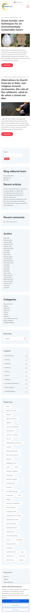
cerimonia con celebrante (12, 426)
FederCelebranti (8, 582)
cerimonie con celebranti (12, 435)
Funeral (16, 17)
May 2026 (6, 238)
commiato (8, 447)
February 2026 (8, 240)
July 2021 (6, 287)
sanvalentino (9, 548)
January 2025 (8, 258)
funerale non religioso (11, 479)
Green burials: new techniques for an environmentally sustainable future (12, 25)
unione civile (22, 556)
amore (7, 406)
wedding (8, 499)
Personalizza (15, 605)
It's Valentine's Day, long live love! (13, 193)
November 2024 (8, 263)
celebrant (8, 414)
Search (6, 152)
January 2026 (8, 242)
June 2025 (7, 250)
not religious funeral (11, 511)
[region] (15, 598)
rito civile (8, 539)
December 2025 (8, 244)
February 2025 (8, 256)
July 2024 (6, 265)
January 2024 (8, 277)
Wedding (6, 316)
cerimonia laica (10, 430)
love (19, 495)
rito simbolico (19, 539)
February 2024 (8, 275)
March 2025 (7, 254)
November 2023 (8, 281)
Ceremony (12, 17)
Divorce (6, 312)
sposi (22, 552)
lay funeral (8, 487)
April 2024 (6, 271)
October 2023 (8, 283)
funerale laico (9, 475)
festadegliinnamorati (11, 463)
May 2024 (6, 269)
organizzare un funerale (12, 519)
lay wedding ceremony (12, 491)
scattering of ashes (11, 552)
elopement (9, 459)
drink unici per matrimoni (12, 455)
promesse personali (11, 523)
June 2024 (7, 267)
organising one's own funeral (13, 515)
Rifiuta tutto (15, 609)
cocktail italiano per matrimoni (13, 443)
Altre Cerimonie (8, 77)
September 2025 (8, 248)
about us (6, 576)
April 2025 (6, 252)
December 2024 (8, 261)
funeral (8, 467)
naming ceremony (10, 507)
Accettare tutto (15, 601)
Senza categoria (8, 320)
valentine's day (10, 560)
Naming (6, 306)
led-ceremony (9, 495)
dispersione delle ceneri (12, 451)
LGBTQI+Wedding (9, 322)
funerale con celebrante (12, 471)
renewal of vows (10, 531)
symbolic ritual (9, 556)
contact (6, 579)
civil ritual (8, 439)
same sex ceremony (11, 544)
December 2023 (8, 279)
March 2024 (7, 273)
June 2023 (7, 285)
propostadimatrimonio (11, 527)
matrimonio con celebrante (13, 503)
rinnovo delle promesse (12, 535)
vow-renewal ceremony (10, 318)
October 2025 (8, 246)
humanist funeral (10, 483)
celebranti (7, 17)
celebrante (8, 422)
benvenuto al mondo (11, 410)
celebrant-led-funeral (11, 418)
